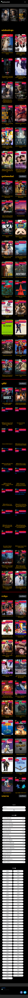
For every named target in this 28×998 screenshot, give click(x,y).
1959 (18, 961)
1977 (18, 937)
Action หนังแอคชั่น (14, 818)
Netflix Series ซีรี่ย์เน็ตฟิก (14, 848)
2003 (18, 901)
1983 (18, 928)
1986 (7, 926)
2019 (18, 879)
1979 (18, 934)
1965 (18, 953)
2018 (7, 882)
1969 (18, 948)
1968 (7, 950)
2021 (18, 876)
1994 (7, 915)
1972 (7, 945)
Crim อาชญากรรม (14, 832)
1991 (18, 917)
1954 (7, 970)
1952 (7, 972)
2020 (7, 879)
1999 (18, 907)
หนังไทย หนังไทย (14, 862)
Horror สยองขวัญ (14, 837)
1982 (7, 931)
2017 (18, 882)
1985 (18, 926)
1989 (18, 920)
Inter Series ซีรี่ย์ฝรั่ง (14, 840)
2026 (7, 871)
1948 (7, 978)
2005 (18, 898)
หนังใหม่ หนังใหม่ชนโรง (14, 859)
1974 (7, 942)
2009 (18, 893)
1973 (18, 942)
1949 (18, 975)
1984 (7, 928)
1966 (7, 953)
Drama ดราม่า (14, 834)
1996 (7, 912)
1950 (7, 975)
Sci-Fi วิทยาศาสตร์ (14, 851)
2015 (18, 885)
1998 (7, 909)
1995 (18, 912)
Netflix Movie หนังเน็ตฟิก (14, 845)
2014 (7, 887)
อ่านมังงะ (3, 988)
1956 (7, 967)
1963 (18, 956)
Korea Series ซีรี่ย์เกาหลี (14, 843)
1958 (7, 964)
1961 (18, 959)
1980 (7, 934)
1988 (7, 923)
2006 (7, 898)
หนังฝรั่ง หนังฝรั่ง (14, 856)
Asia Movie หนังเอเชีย (14, 826)
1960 (7, 961)
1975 (18, 939)
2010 (7, 893)
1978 (7, 937)
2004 (7, 901)
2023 (18, 874)
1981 (18, 931)
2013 (18, 887)
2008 (7, 896)
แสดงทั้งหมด (23, 176)
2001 (18, 904)
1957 (18, 964)
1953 (18, 970)
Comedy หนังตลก (14, 829)
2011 (18, 890)
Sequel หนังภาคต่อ (14, 854)
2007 (18, 896)
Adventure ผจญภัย (14, 821)
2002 (7, 904)
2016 (7, 885)
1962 (7, 959)
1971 (18, 945)
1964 (7, 956)
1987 (18, 923)
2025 (18, 871)
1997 (18, 909)
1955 (18, 967)
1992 (7, 917)
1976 (7, 939)
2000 (7, 907)
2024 (7, 874)
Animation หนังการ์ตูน (14, 823)
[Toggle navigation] (25, 2)
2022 (7, 876)
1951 (18, 972)
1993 (18, 915)
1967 (18, 950)
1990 (7, 920)
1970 (7, 948)
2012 (7, 890)
